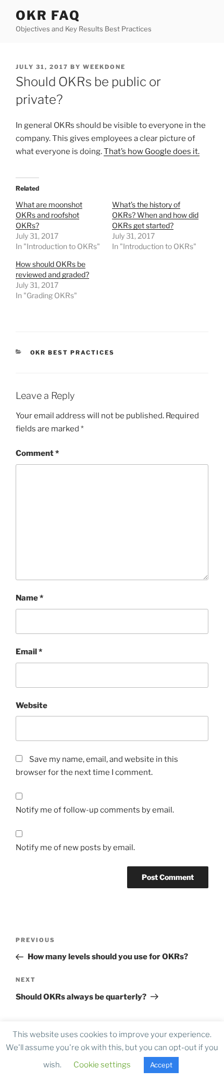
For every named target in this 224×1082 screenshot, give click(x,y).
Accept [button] (161, 1065)
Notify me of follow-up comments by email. (95, 810)
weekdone (104, 66)
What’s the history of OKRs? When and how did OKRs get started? (155, 215)
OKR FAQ (48, 15)
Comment (37, 453)
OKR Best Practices (72, 352)
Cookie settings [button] (102, 1064)
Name (29, 598)
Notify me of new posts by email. (75, 847)
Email (29, 651)
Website (31, 705)
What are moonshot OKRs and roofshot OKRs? (49, 215)
